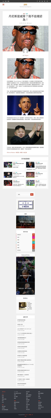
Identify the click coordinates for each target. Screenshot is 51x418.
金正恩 (25, 152)
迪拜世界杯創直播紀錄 (21, 383)
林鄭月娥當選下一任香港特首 (23, 374)
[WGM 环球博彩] (25, 4)
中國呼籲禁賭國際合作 (21, 337)
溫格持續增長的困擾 (39, 163)
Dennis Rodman (11, 152)
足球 (14, 162)
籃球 (24, 13)
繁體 (8, 1)
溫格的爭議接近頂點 (39, 173)
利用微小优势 (20, 324)
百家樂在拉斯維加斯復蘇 (22, 346)
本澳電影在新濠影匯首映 (22, 351)
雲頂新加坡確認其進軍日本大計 (23, 370)
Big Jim (30, 23)
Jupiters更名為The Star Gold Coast (24, 328)
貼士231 (28, 302)
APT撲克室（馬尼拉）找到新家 (23, 379)
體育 (27, 13)
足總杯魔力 (37, 181)
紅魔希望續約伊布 (16, 181)
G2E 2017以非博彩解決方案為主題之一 (25, 333)
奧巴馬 (17, 152)
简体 (6, 1)
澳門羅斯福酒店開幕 (25, 222)
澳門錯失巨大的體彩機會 (22, 355)
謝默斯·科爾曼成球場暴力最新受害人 (18, 164)
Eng (3, 1)
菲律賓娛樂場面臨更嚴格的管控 (23, 342)
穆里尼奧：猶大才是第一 (17, 173)
